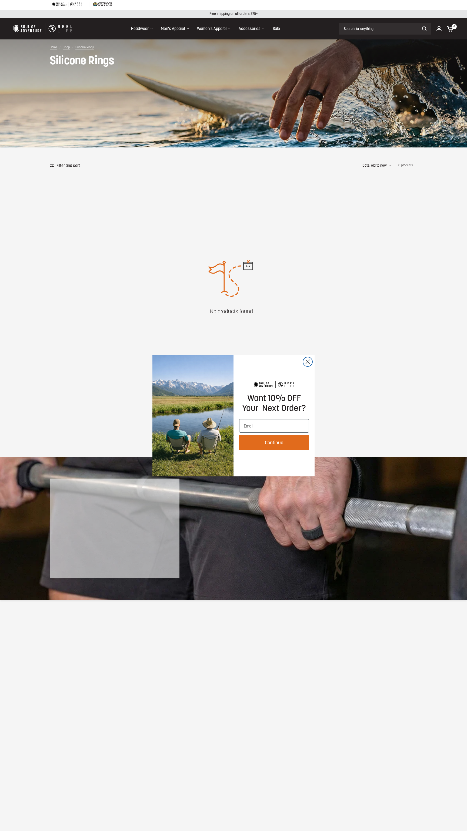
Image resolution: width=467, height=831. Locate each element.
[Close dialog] (307, 361)
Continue (274, 442)
